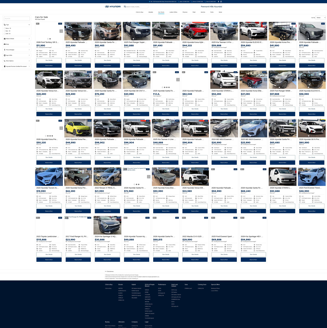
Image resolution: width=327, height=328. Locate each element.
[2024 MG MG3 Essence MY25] (224, 128)
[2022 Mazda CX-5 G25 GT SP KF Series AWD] (195, 225)
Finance (185, 12)
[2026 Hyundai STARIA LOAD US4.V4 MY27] (282, 176)
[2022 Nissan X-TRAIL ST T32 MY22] (107, 176)
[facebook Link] (218, 2)
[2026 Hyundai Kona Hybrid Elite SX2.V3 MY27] (137, 274)
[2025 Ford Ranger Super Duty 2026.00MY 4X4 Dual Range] (137, 31)
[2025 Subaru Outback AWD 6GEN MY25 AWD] (107, 274)
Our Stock (161, 12)
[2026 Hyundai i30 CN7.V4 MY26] (137, 79)
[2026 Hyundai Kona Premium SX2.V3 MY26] (282, 31)
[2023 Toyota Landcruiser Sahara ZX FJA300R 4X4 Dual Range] (49, 225)
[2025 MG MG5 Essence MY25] (253, 128)
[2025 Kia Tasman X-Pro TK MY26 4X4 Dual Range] (224, 31)
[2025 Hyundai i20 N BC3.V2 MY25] (312, 274)
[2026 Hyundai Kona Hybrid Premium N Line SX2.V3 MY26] (312, 225)
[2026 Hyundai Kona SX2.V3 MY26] (49, 274)
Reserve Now (49, 65)
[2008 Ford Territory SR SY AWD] (49, 31)
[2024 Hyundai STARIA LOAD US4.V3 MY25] (253, 274)
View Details (49, 60)
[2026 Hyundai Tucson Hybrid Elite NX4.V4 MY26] (137, 225)
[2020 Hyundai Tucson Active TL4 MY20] (49, 176)
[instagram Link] (221, 2)
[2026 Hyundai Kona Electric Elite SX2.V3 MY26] (166, 176)
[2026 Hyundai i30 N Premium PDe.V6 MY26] (312, 128)
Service (203, 12)
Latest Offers (173, 12)
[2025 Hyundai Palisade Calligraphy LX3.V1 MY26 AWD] (78, 31)
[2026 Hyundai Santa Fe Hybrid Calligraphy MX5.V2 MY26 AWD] (107, 31)
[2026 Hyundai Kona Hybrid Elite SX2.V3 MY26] (195, 31)
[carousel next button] (61, 31)
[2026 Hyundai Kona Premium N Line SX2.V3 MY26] (49, 128)
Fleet (194, 12)
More (220, 12)
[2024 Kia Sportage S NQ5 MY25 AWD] (107, 225)
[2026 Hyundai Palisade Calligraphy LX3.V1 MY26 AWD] (166, 31)
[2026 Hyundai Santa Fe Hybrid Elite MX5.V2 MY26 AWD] (137, 176)
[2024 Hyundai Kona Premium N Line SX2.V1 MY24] (224, 274)
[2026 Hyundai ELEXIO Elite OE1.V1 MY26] (253, 31)
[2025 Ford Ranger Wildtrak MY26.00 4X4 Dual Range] (282, 79)
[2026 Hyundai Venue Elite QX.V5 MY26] (195, 176)
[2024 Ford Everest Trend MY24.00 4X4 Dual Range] (312, 176)
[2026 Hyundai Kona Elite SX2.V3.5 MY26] (253, 79)
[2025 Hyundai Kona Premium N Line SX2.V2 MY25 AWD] (282, 274)
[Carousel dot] (48, 38)
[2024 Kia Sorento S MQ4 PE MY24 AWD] (282, 225)
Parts (211, 12)
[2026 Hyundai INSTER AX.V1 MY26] (78, 274)
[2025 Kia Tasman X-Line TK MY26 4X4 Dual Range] (166, 128)
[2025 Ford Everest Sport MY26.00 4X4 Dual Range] (224, 225)
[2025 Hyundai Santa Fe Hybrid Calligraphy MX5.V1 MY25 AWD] (166, 79)
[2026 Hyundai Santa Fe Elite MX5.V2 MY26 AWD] (282, 128)
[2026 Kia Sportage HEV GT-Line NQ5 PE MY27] (253, 225)
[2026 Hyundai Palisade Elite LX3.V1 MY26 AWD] (312, 31)
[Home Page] (113, 7)
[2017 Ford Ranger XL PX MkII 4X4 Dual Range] (78, 225)
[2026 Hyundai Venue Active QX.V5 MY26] (49, 79)
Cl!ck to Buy (139, 12)
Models (151, 12)
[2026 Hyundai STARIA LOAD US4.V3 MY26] (224, 79)
